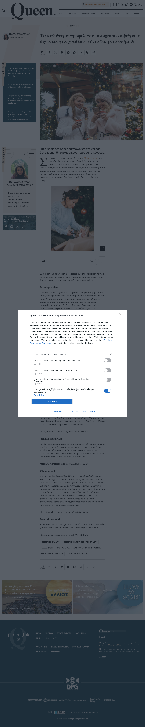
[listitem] (72, 354)
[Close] (121, 315)
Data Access (72, 411)
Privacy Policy (88, 411)
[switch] (107, 360)
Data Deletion (56, 411)
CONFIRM (52, 401)
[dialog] (72, 363)
